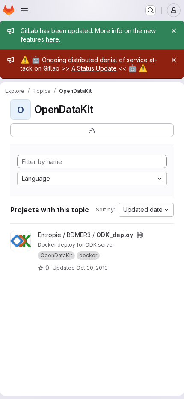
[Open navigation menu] (24, 10)
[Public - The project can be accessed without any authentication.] (140, 235)
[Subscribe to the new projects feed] (92, 130)
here (52, 39)
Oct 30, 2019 (92, 268)
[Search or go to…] (150, 10)
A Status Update (94, 68)
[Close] (174, 31)
